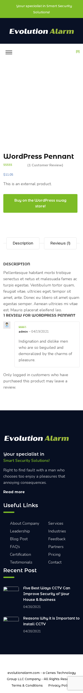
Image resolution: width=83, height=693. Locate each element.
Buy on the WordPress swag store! (40, 203)
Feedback (57, 539)
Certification (20, 554)
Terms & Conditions (27, 685)
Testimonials (21, 562)
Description (23, 243)
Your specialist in (23, 454)
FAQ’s (15, 546)
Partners (56, 546)
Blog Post (19, 539)
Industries (57, 531)
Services (55, 523)
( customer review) (45, 165)
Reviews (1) (60, 243)
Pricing (54, 554)
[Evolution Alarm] (41, 30)
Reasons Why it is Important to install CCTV (51, 621)
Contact (55, 562)
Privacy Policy (59, 685)
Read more (14, 492)
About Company (24, 523)
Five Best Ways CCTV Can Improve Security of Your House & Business (46, 594)
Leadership (20, 531)
